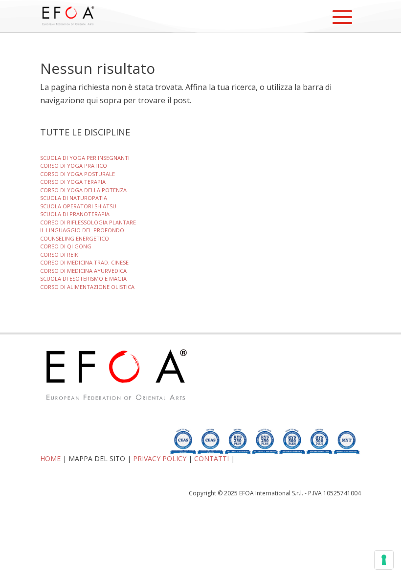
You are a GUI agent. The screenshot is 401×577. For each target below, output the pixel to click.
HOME (50, 458)
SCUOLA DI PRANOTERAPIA (75, 214)
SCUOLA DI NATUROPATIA (73, 197)
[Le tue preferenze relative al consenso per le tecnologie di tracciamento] (384, 560)
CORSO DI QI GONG (65, 246)
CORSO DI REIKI (60, 254)
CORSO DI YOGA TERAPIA (73, 181)
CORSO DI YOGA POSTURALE (77, 174)
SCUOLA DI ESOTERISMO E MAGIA (83, 278)
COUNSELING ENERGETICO (74, 238)
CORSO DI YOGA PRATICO (73, 165)
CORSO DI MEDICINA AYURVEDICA (83, 270)
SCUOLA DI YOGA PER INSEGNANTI (85, 157)
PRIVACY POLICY (159, 458)
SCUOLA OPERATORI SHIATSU (78, 206)
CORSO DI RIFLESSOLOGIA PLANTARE (88, 222)
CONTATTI (211, 458)
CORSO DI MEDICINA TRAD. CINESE (84, 262)
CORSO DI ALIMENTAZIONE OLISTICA (87, 286)
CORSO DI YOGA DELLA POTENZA (83, 190)
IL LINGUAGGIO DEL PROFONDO (82, 230)
